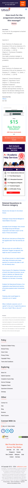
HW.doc (4, 99)
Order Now (22, 3)
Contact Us (4, 402)
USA (18, 449)
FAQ (2, 406)
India (22, 454)
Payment (22, 481)
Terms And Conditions (7, 361)
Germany (17, 457)
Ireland (11, 457)
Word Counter (5, 415)
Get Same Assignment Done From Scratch (14, 139)
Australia (9, 449)
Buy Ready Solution (14, 128)
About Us (3, 372)
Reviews (3, 412)
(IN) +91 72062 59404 (9, 426)
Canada (18, 452)
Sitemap (3, 391)
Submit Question (5, 376)
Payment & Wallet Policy (8, 345)
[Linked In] (11, 431)
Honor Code (4, 352)
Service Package (5, 382)
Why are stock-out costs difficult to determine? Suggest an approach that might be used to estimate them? (12, 250)
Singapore (12, 452)
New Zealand (9, 454)
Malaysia (17, 454)
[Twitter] (7, 431)
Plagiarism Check (5, 385)
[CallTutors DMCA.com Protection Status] (23, 437)
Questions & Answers (7, 388)
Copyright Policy (5, 358)
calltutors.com (22, 466)
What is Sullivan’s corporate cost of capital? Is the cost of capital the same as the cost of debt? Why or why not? (14, 306)
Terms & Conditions (15, 481)
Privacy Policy (5, 355)
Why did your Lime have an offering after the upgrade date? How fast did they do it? (13, 240)
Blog (2, 409)
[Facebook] (3, 431)
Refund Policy (5, 349)
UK (14, 449)
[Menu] (26, 9)
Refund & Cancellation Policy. (14, 483)
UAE (22, 449)
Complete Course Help (7, 379)
